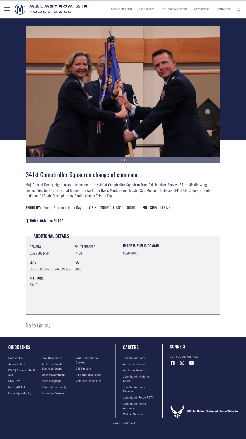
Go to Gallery (38, 325)
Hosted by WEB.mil (123, 423)
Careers (131, 347)
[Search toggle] (239, 9)
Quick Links (19, 347)
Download (37, 220)
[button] (6, 9)
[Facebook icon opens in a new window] (172, 363)
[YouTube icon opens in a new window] (191, 363)
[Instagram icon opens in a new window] (182, 363)
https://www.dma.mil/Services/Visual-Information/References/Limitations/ (157, 285)
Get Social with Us (184, 356)
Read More (131, 253)
